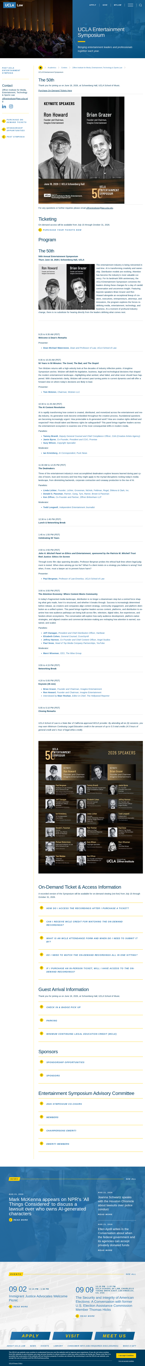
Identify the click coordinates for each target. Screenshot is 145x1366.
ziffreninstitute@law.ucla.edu (99, 208)
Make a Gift (129, 1346)
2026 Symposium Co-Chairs (64, 1104)
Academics (52, 68)
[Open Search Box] (140, 5)
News (33, 1346)
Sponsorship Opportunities (65, 1062)
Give (105, 5)
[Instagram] (11, 106)
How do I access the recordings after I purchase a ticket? (87, 908)
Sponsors (53, 1075)
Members (52, 1117)
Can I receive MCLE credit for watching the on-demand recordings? (84, 923)
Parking (51, 1020)
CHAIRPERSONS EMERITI (61, 1130)
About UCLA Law (16, 1346)
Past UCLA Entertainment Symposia (11, 70)
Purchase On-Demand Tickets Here (55, 90)
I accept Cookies (126, 1356)
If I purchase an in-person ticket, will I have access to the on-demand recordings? (90, 970)
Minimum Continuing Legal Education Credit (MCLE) (81, 1034)
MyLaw (117, 5)
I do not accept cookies (126, 1361)
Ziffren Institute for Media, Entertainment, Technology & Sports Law (97, 68)
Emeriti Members (57, 1144)
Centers (64, 68)
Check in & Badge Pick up (63, 1007)
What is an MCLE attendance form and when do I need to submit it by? (92, 940)
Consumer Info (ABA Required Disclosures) (93, 1346)
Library (58, 1346)
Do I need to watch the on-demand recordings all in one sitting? (92, 955)
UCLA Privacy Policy (15, 1363)
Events (45, 1346)
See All (131, 1179)
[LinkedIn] (4, 106)
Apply (92, 5)
